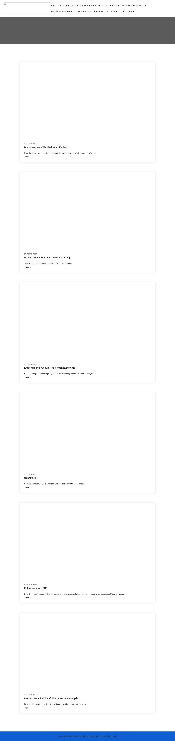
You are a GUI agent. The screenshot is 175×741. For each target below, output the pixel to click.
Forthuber (32, 144)
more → (28, 157)
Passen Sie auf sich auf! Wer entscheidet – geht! (51, 698)
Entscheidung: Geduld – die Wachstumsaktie (49, 367)
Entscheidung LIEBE (35, 588)
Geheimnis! (30, 478)
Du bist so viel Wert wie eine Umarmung (47, 257)
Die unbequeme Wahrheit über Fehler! (45, 147)
